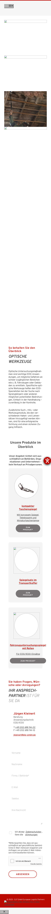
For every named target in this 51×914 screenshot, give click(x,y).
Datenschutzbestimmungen (33, 833)
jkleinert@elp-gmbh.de (24, 735)
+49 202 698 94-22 (25, 727)
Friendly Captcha (36, 864)
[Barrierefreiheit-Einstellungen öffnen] (47, 460)
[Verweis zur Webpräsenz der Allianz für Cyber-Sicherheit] (25, 903)
